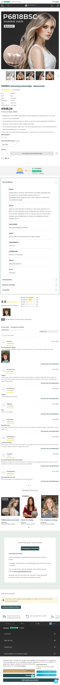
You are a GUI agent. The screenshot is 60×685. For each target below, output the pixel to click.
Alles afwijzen (30, 675)
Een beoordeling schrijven (11, 607)
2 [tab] (31, 527)
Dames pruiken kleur (10, 141)
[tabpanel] (10, 510)
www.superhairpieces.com (22, 571)
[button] (56, 681)
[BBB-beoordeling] (52, 624)
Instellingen (30, 671)
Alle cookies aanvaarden (30, 680)
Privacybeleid (21, 666)
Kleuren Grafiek (8, 285)
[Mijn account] (52, 5)
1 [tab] (28, 527)
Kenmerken (7, 280)
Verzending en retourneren (30, 548)
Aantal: (3, 149)
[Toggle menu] (2, 5)
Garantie (5, 290)
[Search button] (8, 5)
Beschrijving (7, 182)
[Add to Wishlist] (57, 153)
